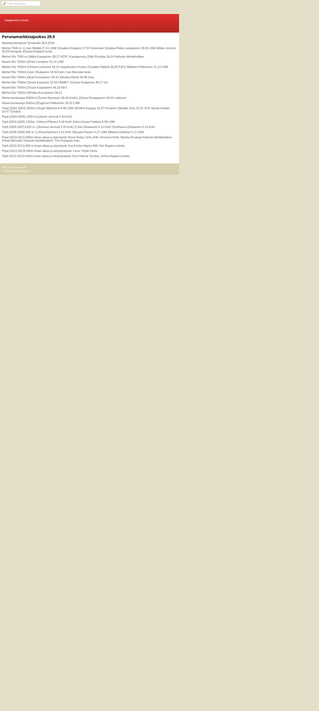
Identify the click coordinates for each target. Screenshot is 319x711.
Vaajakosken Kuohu (17, 20)
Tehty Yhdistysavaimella (14, 167)
